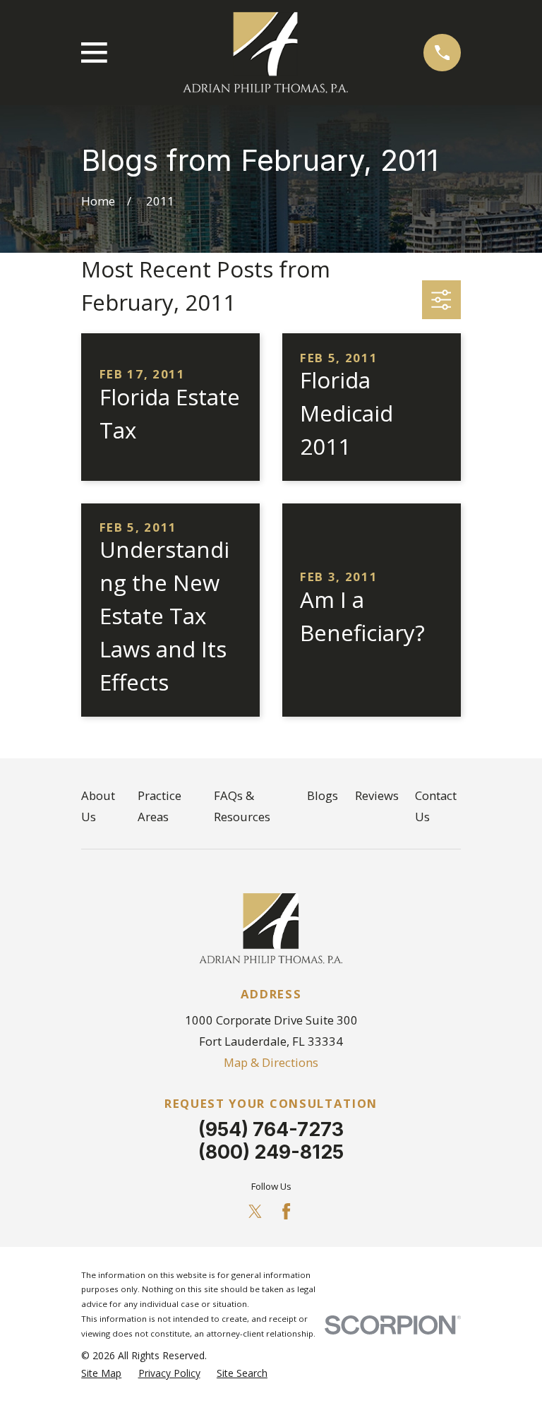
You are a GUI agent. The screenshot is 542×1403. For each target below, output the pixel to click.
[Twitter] (255, 1211)
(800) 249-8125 (271, 1151)
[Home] (265, 53)
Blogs (322, 795)
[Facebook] (286, 1211)
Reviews (377, 795)
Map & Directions (271, 1062)
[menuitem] (101, 1373)
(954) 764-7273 (271, 1129)
